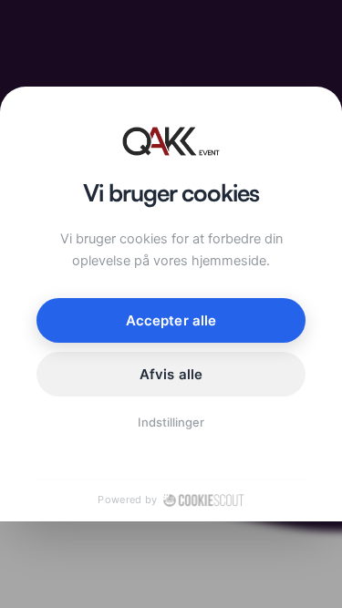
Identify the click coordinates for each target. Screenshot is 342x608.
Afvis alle (171, 374)
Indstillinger (171, 422)
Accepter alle (171, 320)
